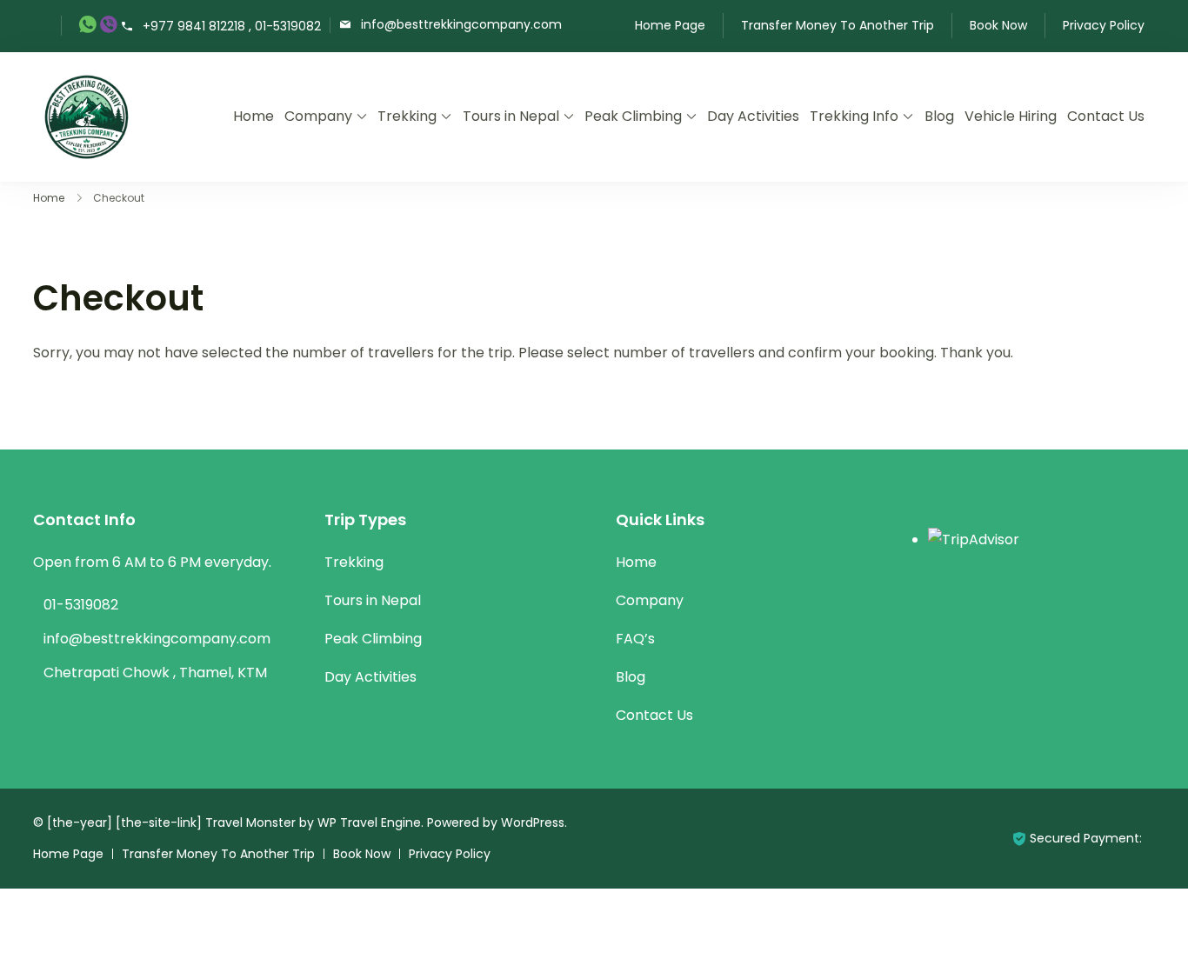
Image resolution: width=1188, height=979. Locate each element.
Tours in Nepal (511, 116)
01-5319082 (80, 605)
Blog (939, 116)
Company (318, 116)
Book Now (998, 25)
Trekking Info (854, 116)
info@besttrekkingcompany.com (461, 23)
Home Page (670, 25)
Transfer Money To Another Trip (837, 25)
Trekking (407, 116)
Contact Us (1106, 116)
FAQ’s (635, 639)
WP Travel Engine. (370, 822)
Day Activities (753, 116)
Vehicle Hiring (1010, 116)
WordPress (532, 822)
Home (253, 116)
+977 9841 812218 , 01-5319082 (232, 26)
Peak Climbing (633, 116)
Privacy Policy (1104, 25)
